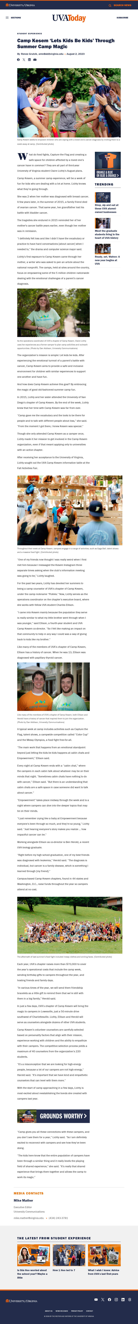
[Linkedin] (123, 1300)
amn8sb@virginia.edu (51, 53)
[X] (102, 1300)
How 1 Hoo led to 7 (64, 1270)
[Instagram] (116, 1300)
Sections (16, 17)
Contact (89, 1311)
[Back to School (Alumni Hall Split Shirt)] (108, 165)
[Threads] (129, 1300)
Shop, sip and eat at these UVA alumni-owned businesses (106, 208)
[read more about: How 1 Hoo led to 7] (69, 1255)
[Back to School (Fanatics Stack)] (53, 1122)
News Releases (62, 1311)
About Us (48, 1311)
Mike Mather (23, 1200)
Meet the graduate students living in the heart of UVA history (107, 234)
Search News (122, 5)
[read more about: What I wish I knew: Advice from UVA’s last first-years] (104, 1255)
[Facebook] (109, 1300)
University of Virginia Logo (20, 5)
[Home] (69, 18)
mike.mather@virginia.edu (29, 1218)
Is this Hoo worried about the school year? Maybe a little (32, 1273)
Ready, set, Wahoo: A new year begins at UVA (107, 260)
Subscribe (122, 17)
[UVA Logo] (21, 1301)
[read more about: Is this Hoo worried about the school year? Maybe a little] (33, 1255)
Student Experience (29, 33)
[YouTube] (96, 1300)
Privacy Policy (77, 1311)
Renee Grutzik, (29, 53)
